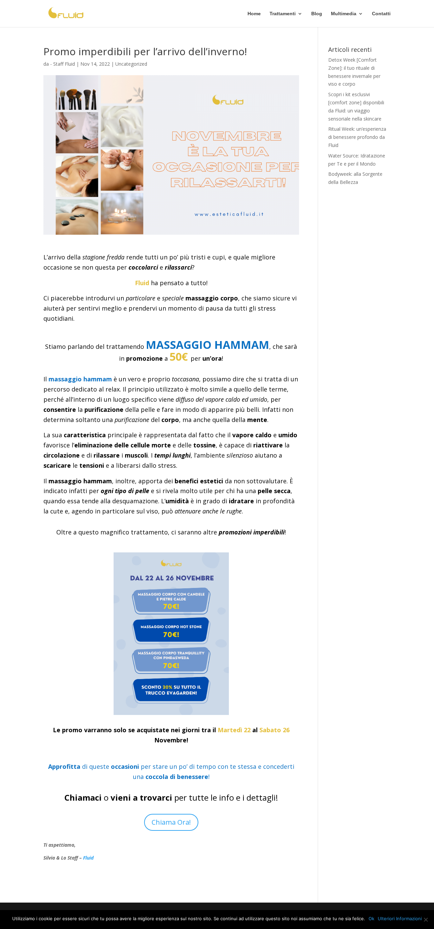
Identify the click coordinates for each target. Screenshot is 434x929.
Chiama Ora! (171, 822)
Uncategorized (131, 64)
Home (254, 13)
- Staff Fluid (62, 64)
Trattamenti (283, 13)
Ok (371, 918)
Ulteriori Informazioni (400, 918)
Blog (316, 13)
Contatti (381, 13)
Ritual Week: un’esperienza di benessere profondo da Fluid (357, 137)
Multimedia (343, 13)
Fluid (88, 857)
